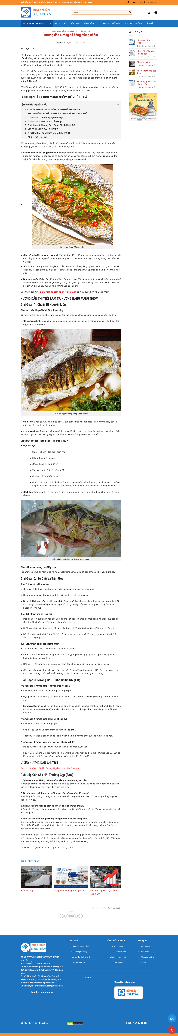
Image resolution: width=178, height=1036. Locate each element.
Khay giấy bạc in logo (145, 41)
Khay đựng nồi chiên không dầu (147, 82)
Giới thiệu (75, 23)
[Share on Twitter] (64, 916)
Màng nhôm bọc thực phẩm (72, 31)
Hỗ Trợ (116, 23)
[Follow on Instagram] (129, 1023)
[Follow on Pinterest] (139, 1023)
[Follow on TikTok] (133, 1023)
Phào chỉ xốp (27, 890)
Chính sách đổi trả (118, 957)
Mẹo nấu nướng (133, 23)
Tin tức (103, 23)
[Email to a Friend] (68, 916)
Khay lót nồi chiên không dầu (146, 52)
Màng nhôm (56, 31)
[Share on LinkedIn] (78, 916)
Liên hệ (149, 23)
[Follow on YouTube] (145, 1023)
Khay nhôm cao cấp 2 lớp (146, 72)
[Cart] (155, 12)
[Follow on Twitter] (136, 1023)
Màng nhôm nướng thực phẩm (69, 890)
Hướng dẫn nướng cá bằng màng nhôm (71, 35)
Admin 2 (81, 43)
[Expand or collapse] (118, 105)
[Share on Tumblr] (83, 916)
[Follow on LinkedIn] (142, 1023)
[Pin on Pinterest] (73, 916)
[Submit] (130, 12)
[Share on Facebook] (59, 916)
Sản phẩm (89, 23)
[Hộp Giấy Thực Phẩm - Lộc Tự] (128, 992)
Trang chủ (60, 23)
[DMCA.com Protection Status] (75, 1023)
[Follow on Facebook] (126, 1023)
